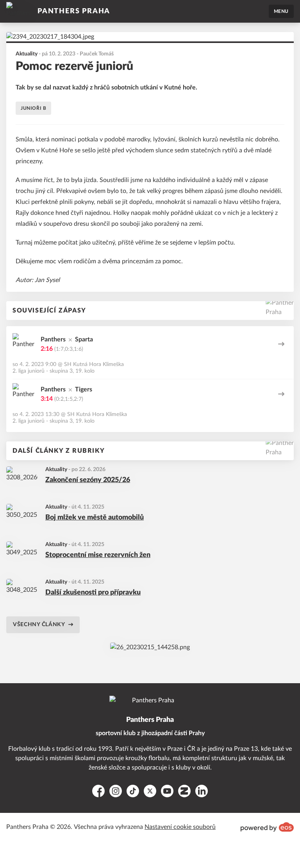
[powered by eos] (267, 827)
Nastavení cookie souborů (180, 827)
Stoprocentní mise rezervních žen (97, 555)
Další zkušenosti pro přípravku (93, 592)
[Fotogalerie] (150, 647)
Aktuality (56, 469)
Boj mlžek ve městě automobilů (94, 517)
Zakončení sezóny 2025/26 (87, 480)
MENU (281, 11)
